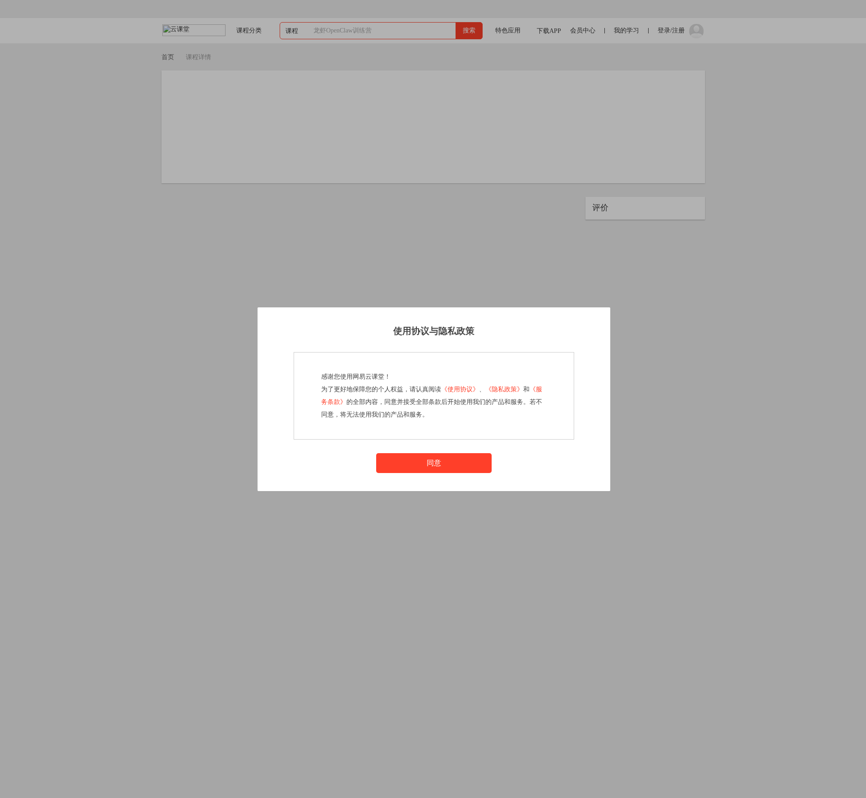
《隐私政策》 (504, 389)
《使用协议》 (460, 389)
